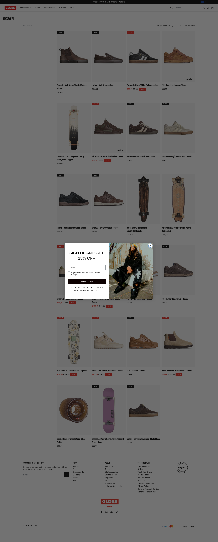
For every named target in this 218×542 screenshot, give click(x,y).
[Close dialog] (150, 246)
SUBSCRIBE (87, 281)
